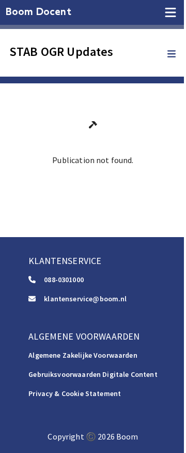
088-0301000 (64, 279)
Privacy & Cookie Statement (74, 393)
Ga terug (93, 183)
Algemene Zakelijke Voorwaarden (82, 355)
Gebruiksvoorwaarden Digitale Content (92, 374)
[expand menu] (176, 54)
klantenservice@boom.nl (85, 298)
